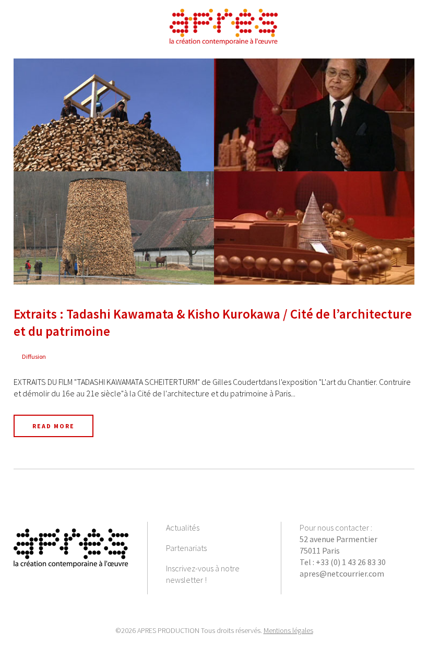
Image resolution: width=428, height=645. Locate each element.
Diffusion (34, 356)
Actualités (182, 527)
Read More (53, 426)
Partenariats (186, 548)
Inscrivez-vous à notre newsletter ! (203, 574)
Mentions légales (288, 630)
